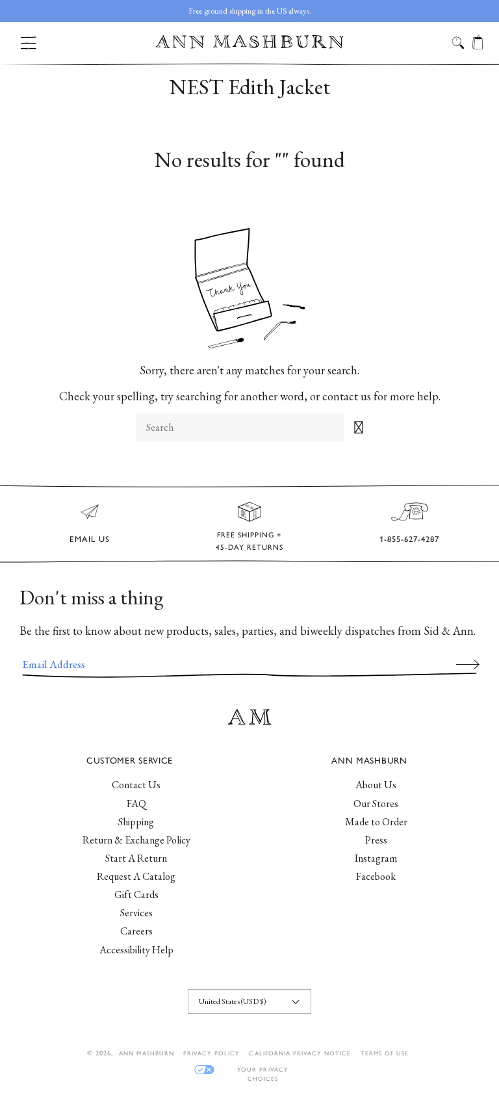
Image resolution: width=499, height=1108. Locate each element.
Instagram (376, 858)
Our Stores (375, 803)
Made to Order (376, 822)
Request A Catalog (136, 876)
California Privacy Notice (300, 1053)
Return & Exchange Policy (136, 840)
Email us (90, 539)
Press (376, 840)
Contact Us (136, 785)
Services (136, 913)
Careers (136, 931)
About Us (375, 785)
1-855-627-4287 (409, 539)
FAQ (136, 803)
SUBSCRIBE (468, 664)
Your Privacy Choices (262, 1070)
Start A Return (136, 858)
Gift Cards (136, 894)
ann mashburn (146, 1053)
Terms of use (385, 1053)
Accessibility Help (136, 950)
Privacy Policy (211, 1053)
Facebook (376, 876)
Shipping (136, 822)
